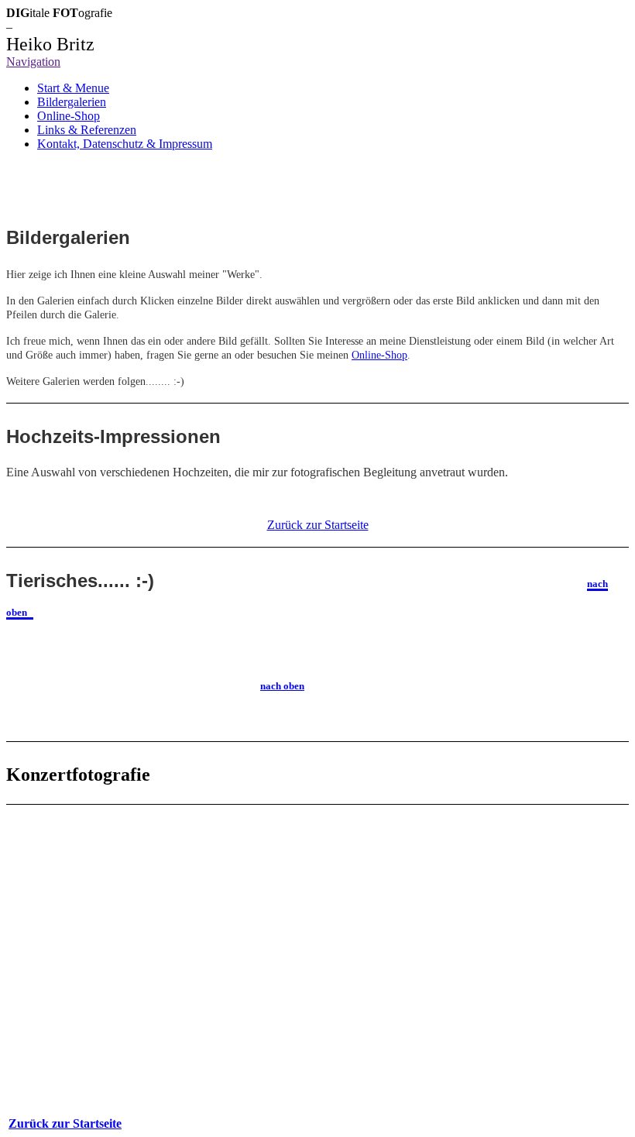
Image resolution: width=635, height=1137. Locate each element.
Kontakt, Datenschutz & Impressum (124, 143)
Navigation (33, 61)
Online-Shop (68, 115)
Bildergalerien (71, 101)
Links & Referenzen (86, 129)
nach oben (282, 686)
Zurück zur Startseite (65, 1123)
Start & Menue (73, 87)
